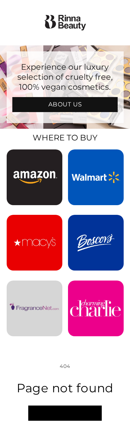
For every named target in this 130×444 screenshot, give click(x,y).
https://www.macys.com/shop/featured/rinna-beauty (34, 224)
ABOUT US (65, 104)
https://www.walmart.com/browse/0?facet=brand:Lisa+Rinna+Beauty (96, 158)
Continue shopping (65, 413)
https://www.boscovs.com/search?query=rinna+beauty (96, 224)
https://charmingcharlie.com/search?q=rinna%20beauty (96, 289)
